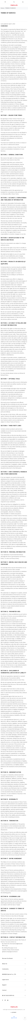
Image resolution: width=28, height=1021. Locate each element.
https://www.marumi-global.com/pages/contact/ (10, 951)
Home (2, 8)
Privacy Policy (15, 559)
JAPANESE (14, 1012)
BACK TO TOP (14, 1018)
